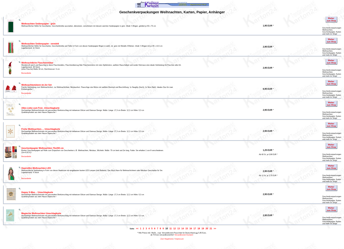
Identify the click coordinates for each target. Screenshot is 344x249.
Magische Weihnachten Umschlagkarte (41, 213)
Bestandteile (26, 73)
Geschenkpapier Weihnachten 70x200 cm (42, 148)
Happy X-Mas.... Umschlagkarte (37, 192)
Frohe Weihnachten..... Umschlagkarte (40, 129)
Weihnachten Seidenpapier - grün (38, 24)
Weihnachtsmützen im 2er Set (36, 85)
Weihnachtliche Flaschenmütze (37, 63)
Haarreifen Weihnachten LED (36, 168)
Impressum (179, 239)
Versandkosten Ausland (183, 235)
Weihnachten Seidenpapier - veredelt (40, 44)
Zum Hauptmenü (166, 239)
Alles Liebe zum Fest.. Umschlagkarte (40, 108)
